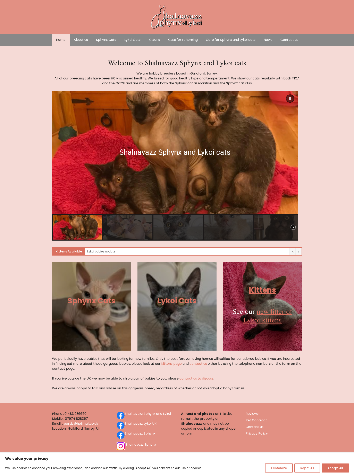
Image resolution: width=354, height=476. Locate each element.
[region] (177, 464)
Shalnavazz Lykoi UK (141, 423)
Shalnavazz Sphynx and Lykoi (148, 413)
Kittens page (171, 363)
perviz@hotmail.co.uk (81, 423)
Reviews (252, 413)
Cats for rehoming (183, 39)
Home (61, 39)
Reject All (307, 468)
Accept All (335, 468)
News (268, 39)
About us (81, 39)
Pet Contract (256, 420)
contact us (198, 363)
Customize (279, 468)
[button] (290, 98)
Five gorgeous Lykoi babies (106, 251)
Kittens (154, 39)
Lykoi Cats (132, 39)
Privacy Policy (257, 433)
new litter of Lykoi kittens (267, 315)
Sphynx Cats (106, 39)
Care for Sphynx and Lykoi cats (230, 39)
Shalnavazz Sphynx (140, 433)
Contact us (289, 39)
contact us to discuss (196, 378)
